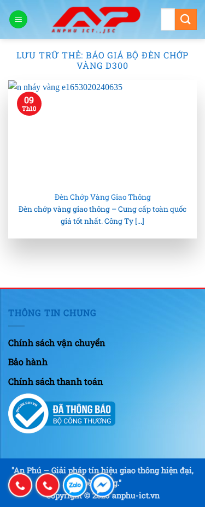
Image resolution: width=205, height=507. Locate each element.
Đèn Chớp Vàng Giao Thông (103, 197)
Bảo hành (28, 361)
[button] (18, 19)
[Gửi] (186, 19)
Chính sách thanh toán (55, 381)
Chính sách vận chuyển (57, 342)
